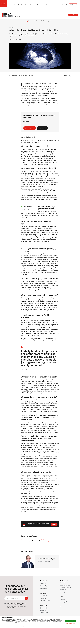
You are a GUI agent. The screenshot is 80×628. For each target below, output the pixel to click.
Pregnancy (11, 27)
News (60, 1)
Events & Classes (45, 600)
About (46, 1)
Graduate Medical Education (65, 588)
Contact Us (43, 588)
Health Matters (9, 9)
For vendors (63, 607)
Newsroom (43, 598)
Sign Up (54, 524)
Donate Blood (44, 612)
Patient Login (75, 1)
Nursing (62, 592)
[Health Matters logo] (7, 14)
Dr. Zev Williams (34, 90)
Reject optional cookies (70, 623)
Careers (50, 1)
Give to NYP (55, 1)
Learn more (26, 121)
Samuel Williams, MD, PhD (47, 559)
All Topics (72, 15)
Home (3, 9)
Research (69, 1)
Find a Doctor (73, 5)
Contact (64, 1)
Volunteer (43, 610)
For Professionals (65, 585)
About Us (43, 583)
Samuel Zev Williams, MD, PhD (26, 75)
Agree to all (70, 620)
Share (65, 75)
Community (43, 586)
